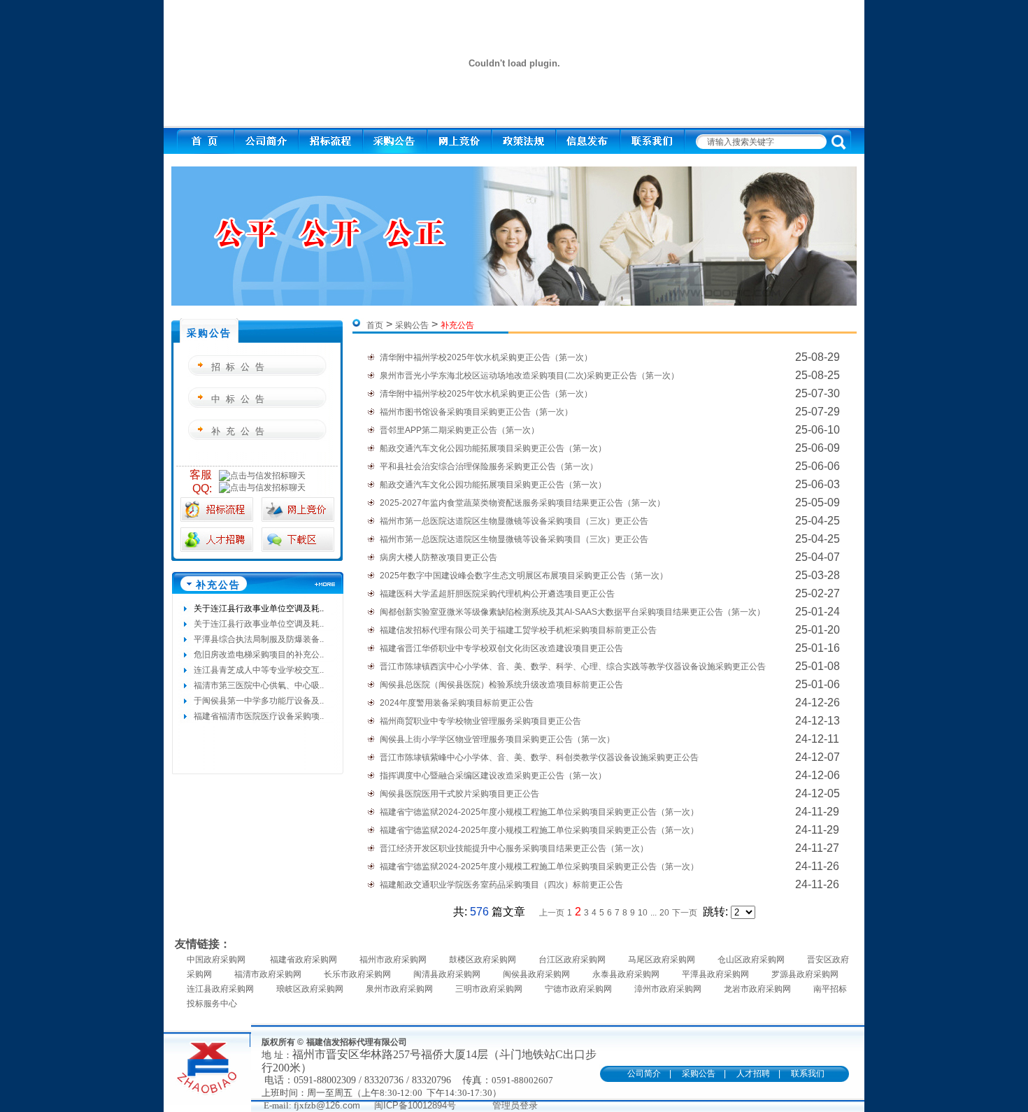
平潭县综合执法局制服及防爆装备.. (259, 639)
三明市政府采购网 (488, 989)
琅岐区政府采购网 (309, 989)
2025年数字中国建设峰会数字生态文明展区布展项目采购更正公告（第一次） (524, 575)
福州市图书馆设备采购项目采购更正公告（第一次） (476, 412)
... (653, 913)
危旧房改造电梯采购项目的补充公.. (259, 655)
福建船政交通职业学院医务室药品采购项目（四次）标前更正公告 (501, 885)
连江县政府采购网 (220, 989)
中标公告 (240, 399)
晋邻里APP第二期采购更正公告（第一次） (459, 430)
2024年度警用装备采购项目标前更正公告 (457, 703)
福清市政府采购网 (267, 974)
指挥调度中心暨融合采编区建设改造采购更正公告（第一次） (493, 775)
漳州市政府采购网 (667, 989)
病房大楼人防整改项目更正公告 (438, 557)
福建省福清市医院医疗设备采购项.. (259, 716)
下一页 (684, 913)
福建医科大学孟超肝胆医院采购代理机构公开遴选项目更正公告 (497, 594)
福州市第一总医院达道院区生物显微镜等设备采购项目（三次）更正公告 (514, 521)
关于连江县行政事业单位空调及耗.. (259, 608)
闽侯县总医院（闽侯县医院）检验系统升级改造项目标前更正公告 (501, 685)
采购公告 (412, 325)
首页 (374, 325)
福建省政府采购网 (303, 959)
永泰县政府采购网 (625, 974)
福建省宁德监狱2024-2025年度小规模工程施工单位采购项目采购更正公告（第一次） (539, 812)
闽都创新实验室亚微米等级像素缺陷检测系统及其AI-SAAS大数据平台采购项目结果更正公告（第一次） (572, 612)
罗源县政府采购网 (804, 974)
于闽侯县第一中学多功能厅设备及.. (259, 701)
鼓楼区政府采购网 (482, 959)
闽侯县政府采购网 (536, 974)
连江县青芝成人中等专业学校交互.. (259, 670)
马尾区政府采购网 (661, 959)
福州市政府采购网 (393, 959)
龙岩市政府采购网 (757, 989)
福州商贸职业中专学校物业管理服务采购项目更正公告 (480, 721)
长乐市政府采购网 (357, 974)
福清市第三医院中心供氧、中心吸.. (259, 685)
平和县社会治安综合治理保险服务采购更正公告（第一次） (489, 466)
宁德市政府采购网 (578, 989)
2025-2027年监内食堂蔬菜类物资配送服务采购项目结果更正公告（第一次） (522, 503)
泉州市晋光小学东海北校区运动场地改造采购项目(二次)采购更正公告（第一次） (529, 375)
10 (643, 913)
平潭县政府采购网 (715, 974)
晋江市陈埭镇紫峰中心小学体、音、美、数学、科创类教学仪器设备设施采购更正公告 (539, 757)
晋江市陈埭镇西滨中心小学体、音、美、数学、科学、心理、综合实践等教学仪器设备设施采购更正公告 (573, 666)
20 (664, 913)
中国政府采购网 (217, 959)
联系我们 (807, 1073)
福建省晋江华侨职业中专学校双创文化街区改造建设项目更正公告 (501, 648)
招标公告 (240, 367)
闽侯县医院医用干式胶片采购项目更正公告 (459, 794)
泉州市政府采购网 (399, 989)
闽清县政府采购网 (446, 974)
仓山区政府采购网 (751, 959)
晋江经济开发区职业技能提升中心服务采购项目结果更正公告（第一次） (514, 848)
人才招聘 (753, 1073)
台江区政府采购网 (572, 959)
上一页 (551, 913)
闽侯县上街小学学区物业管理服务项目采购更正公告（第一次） (497, 739)
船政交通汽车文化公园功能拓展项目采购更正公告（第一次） (493, 448)
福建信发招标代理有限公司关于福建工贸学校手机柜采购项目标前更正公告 (518, 630)
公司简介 (644, 1073)
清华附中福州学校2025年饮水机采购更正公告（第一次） (486, 357)
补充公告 (240, 431)
